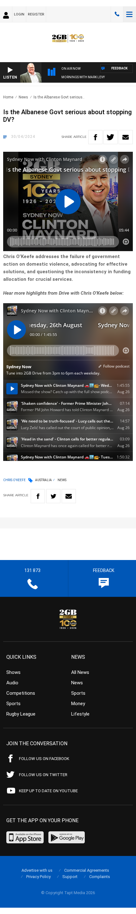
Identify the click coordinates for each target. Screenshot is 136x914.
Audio (12, 683)
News (23, 97)
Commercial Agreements (86, 870)
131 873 (117, 14)
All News (80, 672)
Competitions (20, 693)
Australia (43, 480)
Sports (13, 703)
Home (8, 97)
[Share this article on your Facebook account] (95, 137)
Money (78, 703)
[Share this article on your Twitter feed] (110, 137)
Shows (13, 672)
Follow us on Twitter (43, 774)
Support (69, 876)
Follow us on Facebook (44, 758)
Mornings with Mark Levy (83, 77)
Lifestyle (80, 714)
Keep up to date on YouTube (48, 790)
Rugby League (20, 714)
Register (36, 14)
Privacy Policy (38, 876)
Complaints (99, 876)
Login (19, 14)
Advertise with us (37, 870)
